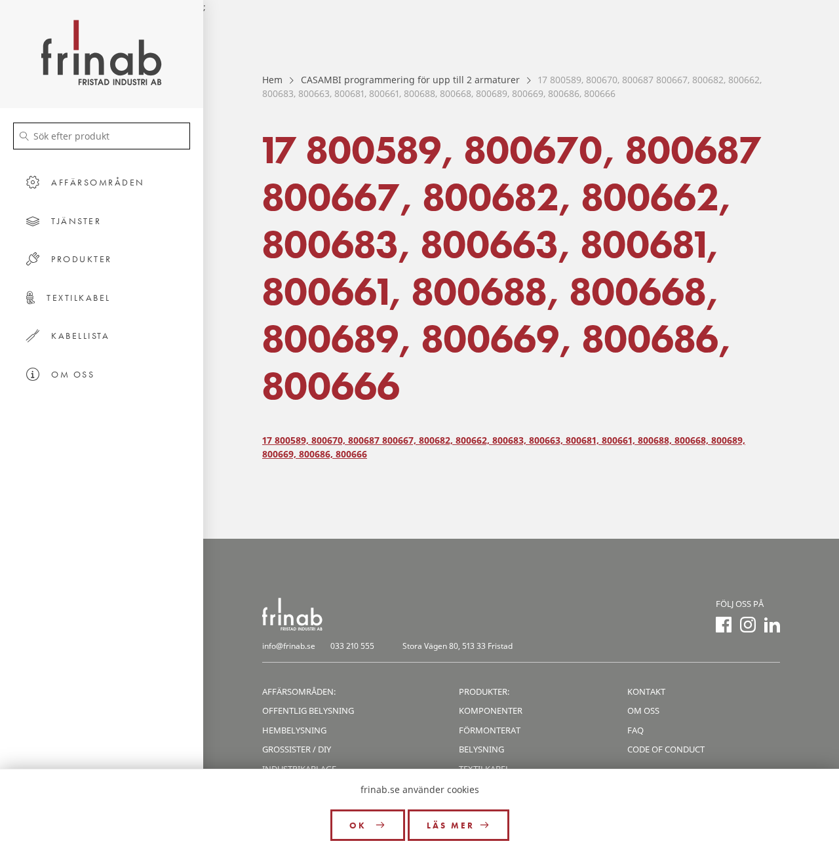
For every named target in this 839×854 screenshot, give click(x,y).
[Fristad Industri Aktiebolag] (101, 54)
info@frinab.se (288, 645)
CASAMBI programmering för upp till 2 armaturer (410, 79)
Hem (272, 79)
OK (359, 825)
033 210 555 (352, 645)
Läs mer (451, 825)
